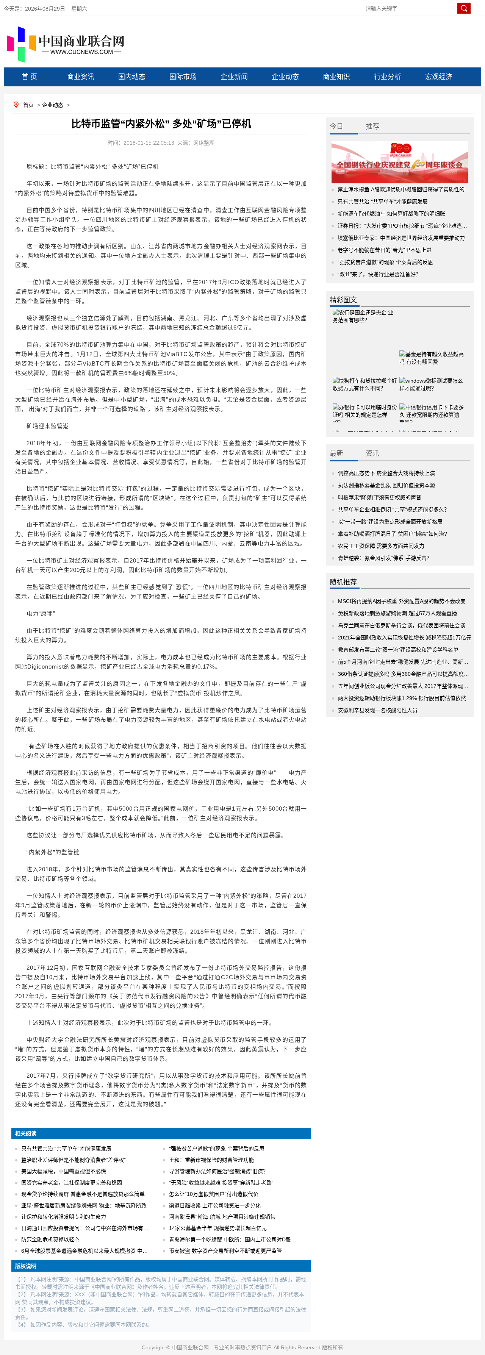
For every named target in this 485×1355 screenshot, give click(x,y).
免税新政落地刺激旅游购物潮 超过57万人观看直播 (397, 613)
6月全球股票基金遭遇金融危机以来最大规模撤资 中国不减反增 (95, 1251)
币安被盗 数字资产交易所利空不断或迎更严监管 (225, 1251)
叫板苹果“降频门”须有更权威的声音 (379, 497)
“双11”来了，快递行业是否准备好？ (379, 274)
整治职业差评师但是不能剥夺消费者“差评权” (73, 1160)
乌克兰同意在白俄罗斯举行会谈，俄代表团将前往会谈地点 (407, 625)
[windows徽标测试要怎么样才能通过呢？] (431, 378)
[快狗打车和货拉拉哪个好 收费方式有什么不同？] (365, 378)
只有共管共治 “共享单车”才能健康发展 (66, 1149)
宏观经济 (438, 77)
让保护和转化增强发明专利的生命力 (63, 1217)
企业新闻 (234, 77)
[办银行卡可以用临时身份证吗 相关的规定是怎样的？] (365, 404)
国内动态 (132, 77)
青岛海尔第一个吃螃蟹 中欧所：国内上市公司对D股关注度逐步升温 (248, 1239)
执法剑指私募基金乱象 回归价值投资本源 (386, 485)
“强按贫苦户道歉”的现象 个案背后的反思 (216, 1149)
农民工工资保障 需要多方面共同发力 (381, 546)
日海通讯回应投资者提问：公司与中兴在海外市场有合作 (87, 1228)
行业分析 (387, 77)
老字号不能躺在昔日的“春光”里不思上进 (385, 250)
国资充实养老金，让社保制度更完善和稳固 (71, 1183)
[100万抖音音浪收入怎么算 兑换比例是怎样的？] (365, 431)
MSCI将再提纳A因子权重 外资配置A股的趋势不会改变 (402, 601)
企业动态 (285, 77)
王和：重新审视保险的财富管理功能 (211, 1160)
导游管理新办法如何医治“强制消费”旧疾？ (218, 1171)
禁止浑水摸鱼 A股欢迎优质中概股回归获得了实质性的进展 (406, 189)
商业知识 (336, 77)
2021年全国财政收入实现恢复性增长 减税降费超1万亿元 (404, 638)
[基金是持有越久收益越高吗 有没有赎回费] (431, 351)
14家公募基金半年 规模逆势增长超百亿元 (218, 1228)
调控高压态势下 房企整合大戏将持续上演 (386, 473)
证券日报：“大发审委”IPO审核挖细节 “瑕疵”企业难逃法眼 (405, 226)
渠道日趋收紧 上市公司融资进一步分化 (215, 1205)
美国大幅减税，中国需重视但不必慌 (63, 1171)
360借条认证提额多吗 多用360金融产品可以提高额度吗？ (406, 674)
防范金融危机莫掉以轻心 (50, 1239)
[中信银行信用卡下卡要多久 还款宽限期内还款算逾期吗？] (431, 404)
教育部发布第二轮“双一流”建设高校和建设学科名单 (398, 650)
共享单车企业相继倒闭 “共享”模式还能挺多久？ (393, 509)
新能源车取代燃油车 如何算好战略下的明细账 (391, 214)
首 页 (29, 77)
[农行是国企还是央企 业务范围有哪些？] (365, 320)
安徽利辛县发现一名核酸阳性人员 (378, 710)
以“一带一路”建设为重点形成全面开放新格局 (390, 522)
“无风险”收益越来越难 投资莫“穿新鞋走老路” (221, 1183)
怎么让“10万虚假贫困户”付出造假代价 (213, 1194)
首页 (28, 105)
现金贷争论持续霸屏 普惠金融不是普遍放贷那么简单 (83, 1194)
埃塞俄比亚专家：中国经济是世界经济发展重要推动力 (401, 238)
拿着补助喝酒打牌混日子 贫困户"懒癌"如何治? (392, 534)
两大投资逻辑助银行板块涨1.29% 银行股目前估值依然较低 (407, 698)
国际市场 (183, 77)
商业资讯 (80, 77)
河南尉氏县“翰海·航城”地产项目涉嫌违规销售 (222, 1217)
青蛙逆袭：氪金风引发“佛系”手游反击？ (385, 558)
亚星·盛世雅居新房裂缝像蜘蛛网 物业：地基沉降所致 (84, 1205)
